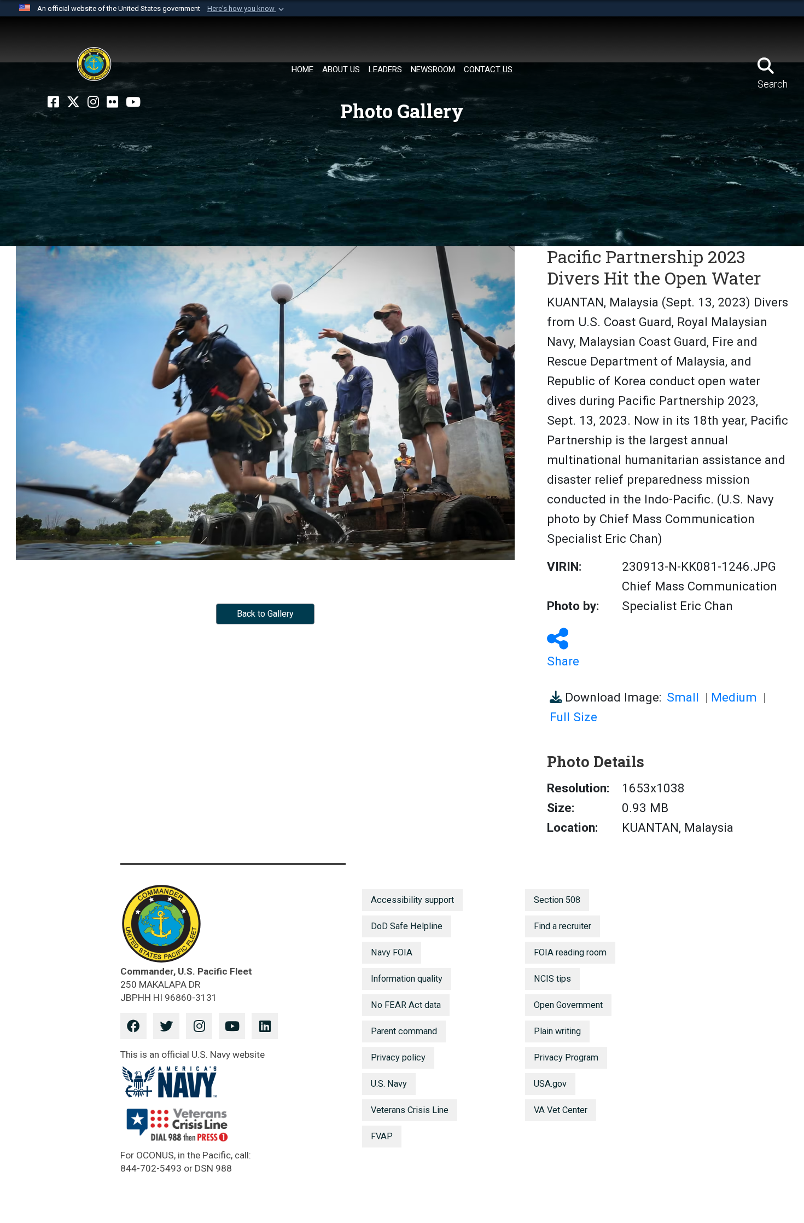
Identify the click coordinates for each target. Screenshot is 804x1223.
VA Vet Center (560, 1110)
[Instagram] (93, 102)
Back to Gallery (265, 613)
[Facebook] (53, 102)
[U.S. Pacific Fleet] (94, 64)
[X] (73, 102)
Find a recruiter (562, 926)
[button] (246, 8)
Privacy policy (398, 1057)
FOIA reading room (570, 952)
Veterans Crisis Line (409, 1110)
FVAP (382, 1136)
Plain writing (557, 1031)
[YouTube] (133, 102)
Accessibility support (412, 900)
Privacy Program (566, 1057)
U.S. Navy (389, 1084)
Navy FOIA (391, 952)
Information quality (406, 978)
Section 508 (557, 900)
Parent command (404, 1031)
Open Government (568, 1005)
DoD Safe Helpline (406, 926)
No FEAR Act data (406, 1005)
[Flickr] (112, 102)
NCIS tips (552, 978)
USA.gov (550, 1084)
